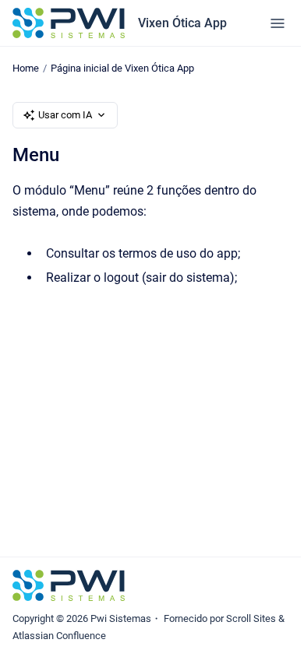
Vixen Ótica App (182, 23)
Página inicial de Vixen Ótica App (122, 68)
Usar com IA (65, 115)
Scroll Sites (251, 618)
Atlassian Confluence (59, 635)
